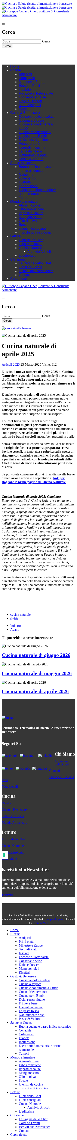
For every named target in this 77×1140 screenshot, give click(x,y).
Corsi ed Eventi (30, 267)
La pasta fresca (30, 151)
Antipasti (25, 74)
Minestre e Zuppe (32, 82)
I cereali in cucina (32, 147)
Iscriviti (7, 895)
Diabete (25, 182)
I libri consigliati (30, 244)
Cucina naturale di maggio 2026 (37, 673)
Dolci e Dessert (30, 101)
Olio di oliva (28, 221)
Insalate (25, 89)
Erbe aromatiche (31, 209)
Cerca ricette (20, 278)
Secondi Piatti (29, 85)
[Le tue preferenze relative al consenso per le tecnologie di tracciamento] (4, 855)
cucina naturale (20, 614)
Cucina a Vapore (31, 120)
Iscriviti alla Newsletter (36, 271)
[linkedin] (29, 55)
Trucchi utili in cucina (35, 232)
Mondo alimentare (24, 201)
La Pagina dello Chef (35, 263)
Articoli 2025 (11, 364)
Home (14, 66)
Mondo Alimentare (14, 822)
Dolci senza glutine (33, 140)
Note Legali (10, 786)
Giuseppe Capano (54, 919)
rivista (14, 618)
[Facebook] (17, 55)
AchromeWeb (40, 922)
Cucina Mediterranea (35, 132)
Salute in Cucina (23, 163)
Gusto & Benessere (25, 113)
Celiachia (26, 174)
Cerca (7, 46)
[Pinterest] (34, 55)
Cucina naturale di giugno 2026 (36, 655)
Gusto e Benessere (14, 809)
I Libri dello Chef (13, 839)
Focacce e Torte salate (36, 93)
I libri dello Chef (31, 240)
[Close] (3, 24)
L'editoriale (27, 255)
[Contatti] (12, 55)
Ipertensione (28, 186)
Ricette (15, 70)
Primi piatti (27, 78)
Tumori (24, 197)
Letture (15, 236)
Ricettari (25, 109)
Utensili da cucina (32, 228)
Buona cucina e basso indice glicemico (36, 168)
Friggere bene (29, 143)
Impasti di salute (31, 213)
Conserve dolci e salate (37, 116)
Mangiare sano (30, 217)
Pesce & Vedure (31, 159)
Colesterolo (27, 178)
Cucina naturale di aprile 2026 (35, 691)
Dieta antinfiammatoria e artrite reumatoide (37, 192)
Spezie (24, 224)
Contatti (25, 275)
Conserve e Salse (32, 97)
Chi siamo (18, 259)
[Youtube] (25, 55)
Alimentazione (30, 205)
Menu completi (30, 105)
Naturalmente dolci (33, 155)
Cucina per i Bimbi (33, 136)
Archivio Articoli (39, 251)
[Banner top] (38, 15)
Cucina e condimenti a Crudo (38, 988)
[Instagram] (21, 55)
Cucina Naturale (31, 248)
